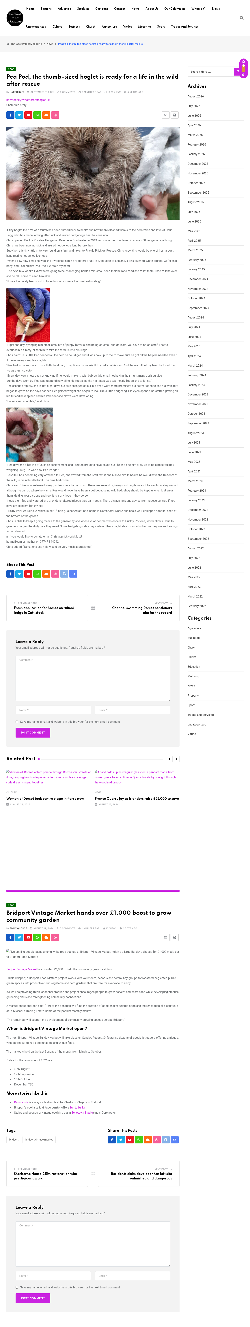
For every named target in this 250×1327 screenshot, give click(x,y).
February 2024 (197, 375)
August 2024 (196, 317)
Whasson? (198, 8)
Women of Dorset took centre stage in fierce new (45, 798)
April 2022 (194, 587)
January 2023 (196, 500)
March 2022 (195, 596)
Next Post (161, 603)
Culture (57, 26)
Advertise (64, 8)
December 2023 (198, 394)
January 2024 (196, 385)
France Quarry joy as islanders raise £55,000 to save (137, 798)
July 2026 (194, 106)
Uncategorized (36, 26)
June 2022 (194, 567)
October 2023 (196, 413)
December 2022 (198, 510)
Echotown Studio (82, 1112)
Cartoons (101, 8)
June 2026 (194, 115)
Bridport (13, 1139)
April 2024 (194, 356)
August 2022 (196, 548)
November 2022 (198, 519)
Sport (161, 26)
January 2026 (196, 154)
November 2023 (198, 404)
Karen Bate (17, 92)
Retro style (21, 1102)
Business (74, 26)
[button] (169, 759)
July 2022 (194, 558)
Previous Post (27, 603)
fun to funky (77, 1107)
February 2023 (197, 490)
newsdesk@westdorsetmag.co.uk (28, 100)
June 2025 (194, 221)
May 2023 (194, 461)
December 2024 (198, 279)
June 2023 (194, 452)
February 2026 (197, 144)
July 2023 (194, 442)
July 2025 (194, 212)
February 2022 (197, 606)
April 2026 (194, 125)
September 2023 (198, 423)
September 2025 (198, 192)
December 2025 (198, 163)
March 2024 (195, 365)
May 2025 (194, 231)
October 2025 (196, 183)
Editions (46, 8)
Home (30, 8)
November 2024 (198, 289)
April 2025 (194, 240)
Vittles (127, 26)
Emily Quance (18, 928)
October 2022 (196, 529)
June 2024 (194, 337)
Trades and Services (185, 26)
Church (91, 26)
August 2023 (196, 433)
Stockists (83, 8)
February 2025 (197, 260)
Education (194, 666)
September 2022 (198, 538)
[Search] (242, 18)
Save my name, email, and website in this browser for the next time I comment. (70, 721)
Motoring (144, 26)
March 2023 (195, 481)
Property (193, 695)
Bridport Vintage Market (21, 969)
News (135, 8)
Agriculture (109, 26)
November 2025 (198, 173)
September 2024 (198, 308)
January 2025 (196, 269)
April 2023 (194, 471)
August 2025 (196, 202)
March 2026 (195, 135)
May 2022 (194, 577)
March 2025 (195, 250)
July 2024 (194, 327)
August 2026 (196, 96)
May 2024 (194, 346)
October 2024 (196, 298)
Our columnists (174, 8)
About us (151, 8)
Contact (119, 8)
